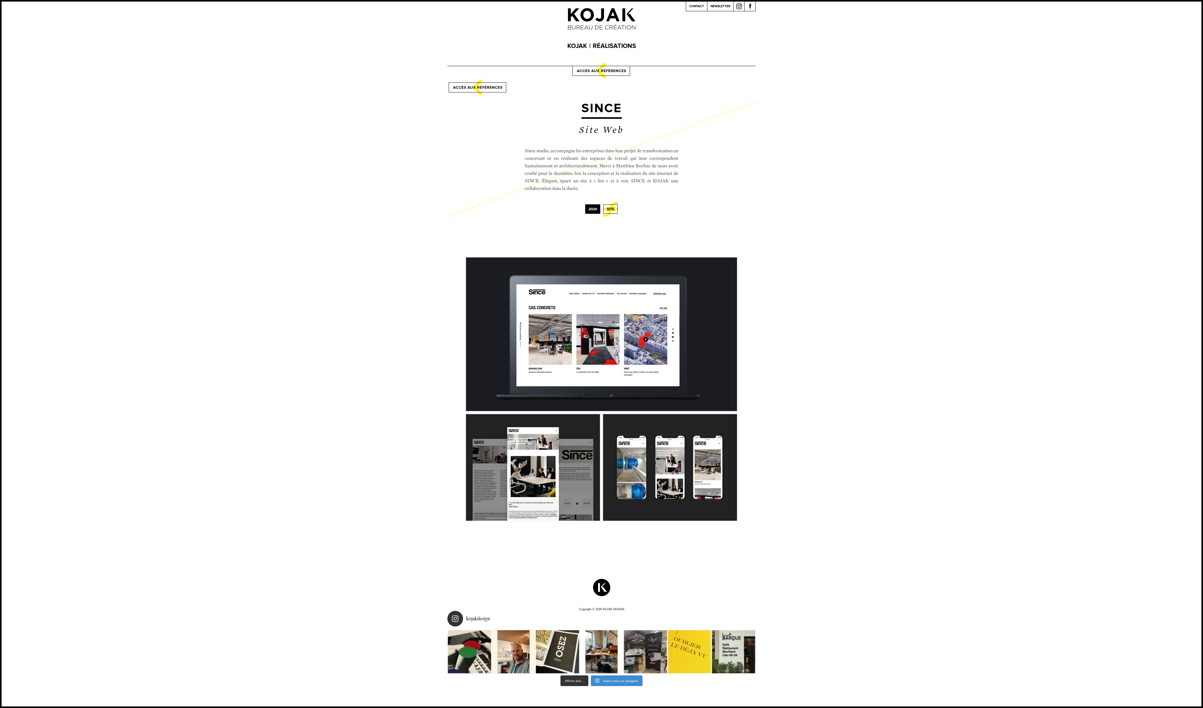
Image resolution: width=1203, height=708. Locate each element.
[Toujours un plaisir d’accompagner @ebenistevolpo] (645, 652)
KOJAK (577, 46)
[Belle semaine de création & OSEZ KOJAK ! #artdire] (557, 652)
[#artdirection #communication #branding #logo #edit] (469, 652)
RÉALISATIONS (614, 46)
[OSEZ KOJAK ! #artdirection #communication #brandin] (602, 652)
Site (610, 209)
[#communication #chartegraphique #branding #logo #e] (514, 652)
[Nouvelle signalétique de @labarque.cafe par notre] (733, 652)
